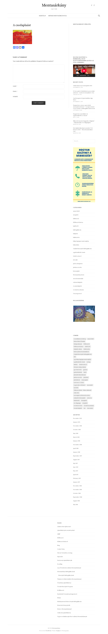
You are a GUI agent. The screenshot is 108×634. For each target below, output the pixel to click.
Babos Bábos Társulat (79, 341)
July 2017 (75, 463)
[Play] (75, 75)
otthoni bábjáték (77, 282)
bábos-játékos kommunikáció (81, 351)
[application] (84, 71)
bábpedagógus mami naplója (81, 241)
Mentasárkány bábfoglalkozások (66, 571)
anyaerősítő (76, 211)
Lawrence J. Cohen (79, 382)
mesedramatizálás (78, 278)
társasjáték (84, 400)
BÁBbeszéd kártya (78, 222)
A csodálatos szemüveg (80, 339)
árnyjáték (75, 215)
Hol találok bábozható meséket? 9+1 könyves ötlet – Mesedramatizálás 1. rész (83, 129)
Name (15, 86)
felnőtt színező (77, 256)
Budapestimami (78, 344)
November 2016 (77, 489)
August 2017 (76, 459)
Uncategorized (77, 293)
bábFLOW (76, 226)
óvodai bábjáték (77, 286)
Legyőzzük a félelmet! (79, 385)
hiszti (85, 372)
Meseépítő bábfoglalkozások (66, 575)
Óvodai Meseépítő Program (65, 586)
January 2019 (76, 441)
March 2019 (76, 437)
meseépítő (90, 385)
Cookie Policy (61, 549)
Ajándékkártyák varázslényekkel (66, 530)
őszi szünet (90, 408)
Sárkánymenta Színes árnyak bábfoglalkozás (69, 601)
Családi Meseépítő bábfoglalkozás (82, 248)
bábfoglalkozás (77, 230)
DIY (75, 357)
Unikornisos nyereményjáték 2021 (82, 85)
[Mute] (91, 75)
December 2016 (77, 486)
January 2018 (76, 452)
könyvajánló (76, 271)
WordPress (48, 630)
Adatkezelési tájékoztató (64, 526)
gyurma (85, 369)
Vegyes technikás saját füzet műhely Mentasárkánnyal (72, 616)
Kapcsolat (60, 556)
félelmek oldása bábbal (80, 367)
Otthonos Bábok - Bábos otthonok (82, 390)
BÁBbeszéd (86, 344)
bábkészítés (76, 237)
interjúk (75, 260)
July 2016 (75, 504)
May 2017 (75, 471)
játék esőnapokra (78, 263)
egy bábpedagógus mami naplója (82, 359)
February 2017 (77, 478)
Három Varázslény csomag (64, 553)
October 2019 (77, 429)
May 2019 (75, 433)
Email (15, 91)
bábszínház (76, 245)
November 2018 (77, 444)
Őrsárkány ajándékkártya (64, 582)
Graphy (58, 630)
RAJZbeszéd (60, 590)
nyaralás (76, 387)
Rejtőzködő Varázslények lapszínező (67, 594)
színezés (89, 398)
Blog (58, 545)
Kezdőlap (42, 16)
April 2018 (75, 448)
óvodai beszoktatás (78, 289)
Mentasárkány (54, 5)
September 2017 (77, 456)
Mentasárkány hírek (78, 275)
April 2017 (75, 474)
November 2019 (77, 426)
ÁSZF (58, 534)
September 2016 (77, 497)
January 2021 (76, 422)
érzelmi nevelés (78, 405)
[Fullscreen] (93, 75)
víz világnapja (77, 403)
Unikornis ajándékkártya (64, 612)
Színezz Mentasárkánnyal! (57, 16)
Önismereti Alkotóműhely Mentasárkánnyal (69, 579)
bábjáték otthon (78, 349)
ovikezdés (76, 392)
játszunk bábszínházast (80, 375)
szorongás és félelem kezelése (82, 395)
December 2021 (77, 418)
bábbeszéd (76, 218)
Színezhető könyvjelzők (63, 605)
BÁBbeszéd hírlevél (62, 541)
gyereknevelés (77, 369)
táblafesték (76, 400)
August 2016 (76, 500)
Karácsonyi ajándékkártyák (64, 560)
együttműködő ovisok (79, 252)
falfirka (75, 364)
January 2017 (76, 482)
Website (15, 96)
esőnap (88, 362)
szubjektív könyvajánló (79, 398)
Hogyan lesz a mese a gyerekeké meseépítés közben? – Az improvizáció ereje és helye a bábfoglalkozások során (84, 106)
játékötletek (77, 380)
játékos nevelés (77, 267)
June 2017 (75, 467)
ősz (84, 408)
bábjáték (75, 233)
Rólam (59, 597)
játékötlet (86, 377)
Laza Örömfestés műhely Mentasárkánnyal (69, 568)
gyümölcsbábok (78, 372)
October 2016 (77, 493)
